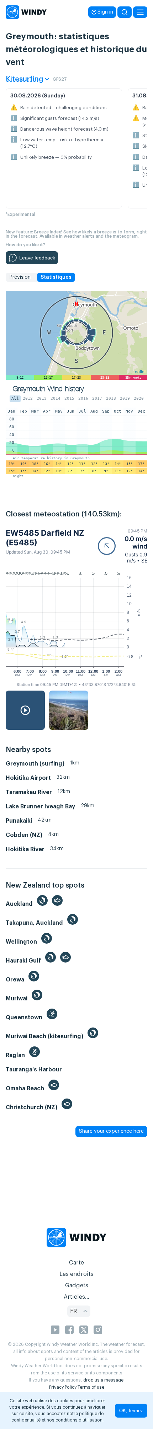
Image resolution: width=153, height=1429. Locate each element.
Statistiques (56, 277)
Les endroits (76, 1274)
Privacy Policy (62, 1387)
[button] (122, 546)
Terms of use (91, 1387)
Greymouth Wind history (48, 389)
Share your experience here (111, 1131)
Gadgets (76, 1285)
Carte (76, 1263)
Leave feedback (37, 258)
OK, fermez (131, 1410)
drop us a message (103, 1380)
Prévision (20, 277)
